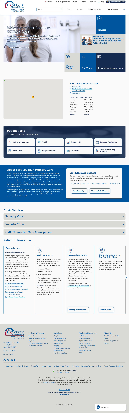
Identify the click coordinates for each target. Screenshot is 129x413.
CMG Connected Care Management (29, 232)
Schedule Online (105, 310)
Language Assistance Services (91, 366)
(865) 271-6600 (76, 87)
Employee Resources (85, 338)
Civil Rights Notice (49, 382)
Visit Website (76, 93)
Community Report (85, 350)
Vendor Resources (84, 343)
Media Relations (84, 336)
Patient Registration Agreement (17, 289)
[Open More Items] (124, 9)
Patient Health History (14, 286)
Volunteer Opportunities (111, 341)
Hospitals (57, 336)
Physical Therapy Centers (62, 348)
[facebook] (5, 360)
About (69, 9)
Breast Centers (58, 351)
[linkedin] (15, 360)
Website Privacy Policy (61, 366)
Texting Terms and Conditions (113, 366)
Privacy (59, 372)
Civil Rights (75, 366)
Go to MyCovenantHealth (77, 310)
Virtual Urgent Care (60, 341)
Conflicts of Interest (21, 366)
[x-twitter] (8, 360)
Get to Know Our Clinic (18, 48)
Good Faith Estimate (35, 346)
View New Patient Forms (99, 191)
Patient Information (95, 9)
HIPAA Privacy (46, 366)
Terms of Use (35, 366)
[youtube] (12, 360)
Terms (67, 372)
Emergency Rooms (60, 338)
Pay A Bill (31, 341)
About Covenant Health (111, 336)
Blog (80, 353)
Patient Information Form (15, 284)
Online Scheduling (78, 191)
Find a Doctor (33, 336)
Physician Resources (85, 341)
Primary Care (14, 216)
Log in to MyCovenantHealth (38, 338)
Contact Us (9, 354)
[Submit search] (61, 9)
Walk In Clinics (58, 343)
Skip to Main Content (1, 1)
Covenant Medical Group (35, 184)
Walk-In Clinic (14, 224)
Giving (106, 338)
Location (80, 9)
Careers (106, 343)
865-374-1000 (64, 394)
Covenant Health (112, 9)
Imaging (56, 346)
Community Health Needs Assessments (87, 347)
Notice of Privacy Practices (16, 297)
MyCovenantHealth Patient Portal (78, 286)
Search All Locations (60, 353)
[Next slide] (125, 277)
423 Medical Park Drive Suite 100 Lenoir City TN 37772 (12, 345)
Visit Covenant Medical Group (38, 343)
